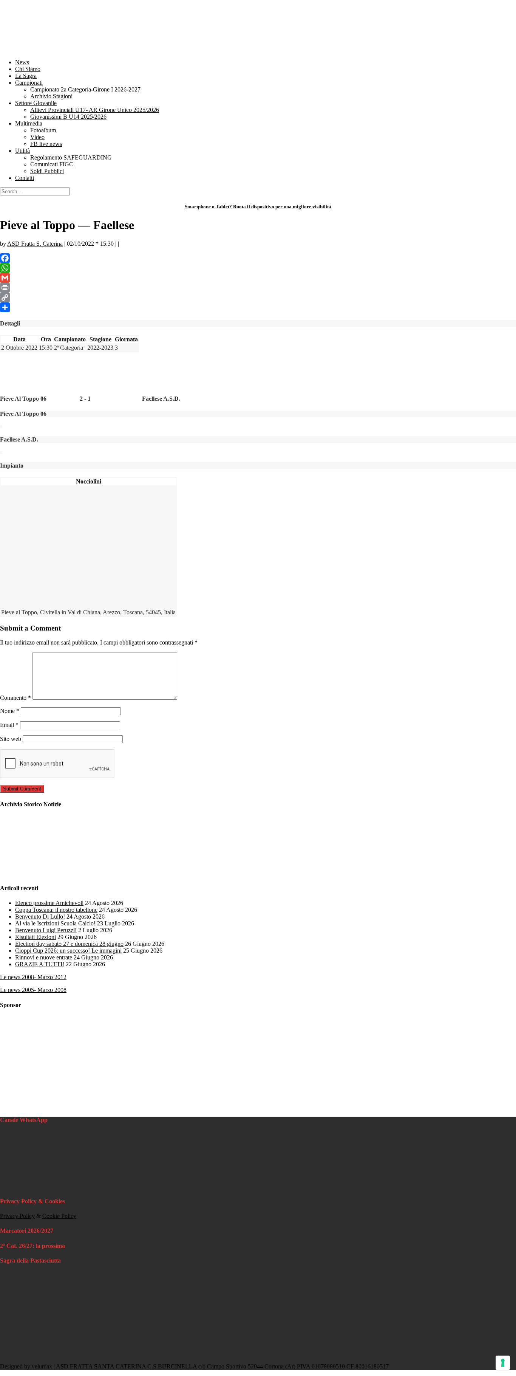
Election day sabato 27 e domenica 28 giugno (69, 944)
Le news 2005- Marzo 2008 (33, 990)
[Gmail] (258, 278)
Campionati (29, 82)
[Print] (258, 288)
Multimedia (28, 123)
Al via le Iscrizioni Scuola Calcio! (55, 923)
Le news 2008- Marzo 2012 (33, 977)
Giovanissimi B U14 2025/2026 (68, 116)
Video (37, 137)
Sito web (10, 739)
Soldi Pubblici (47, 171)
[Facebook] (258, 258)
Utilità (22, 150)
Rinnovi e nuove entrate (43, 957)
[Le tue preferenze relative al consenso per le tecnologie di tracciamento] (503, 1363)
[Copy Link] (258, 297)
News (22, 62)
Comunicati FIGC (51, 164)
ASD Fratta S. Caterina (35, 243)
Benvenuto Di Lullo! (40, 916)
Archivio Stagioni (51, 96)
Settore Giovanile (36, 103)
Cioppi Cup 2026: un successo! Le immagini (68, 950)
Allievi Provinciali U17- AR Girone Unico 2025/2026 (94, 110)
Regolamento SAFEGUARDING (71, 157)
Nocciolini (88, 481)
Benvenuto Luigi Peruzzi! (46, 930)
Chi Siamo (27, 69)
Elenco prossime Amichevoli (49, 903)
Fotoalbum (43, 130)
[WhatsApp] (258, 268)
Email (9, 725)
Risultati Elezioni (35, 937)
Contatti (24, 178)
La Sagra (26, 76)
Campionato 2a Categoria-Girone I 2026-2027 (85, 89)
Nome (9, 711)
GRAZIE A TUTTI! (39, 964)
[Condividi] (258, 307)
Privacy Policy (17, 1216)
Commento (15, 697)
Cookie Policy (59, 1216)
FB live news (46, 144)
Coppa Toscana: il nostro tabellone (56, 909)
